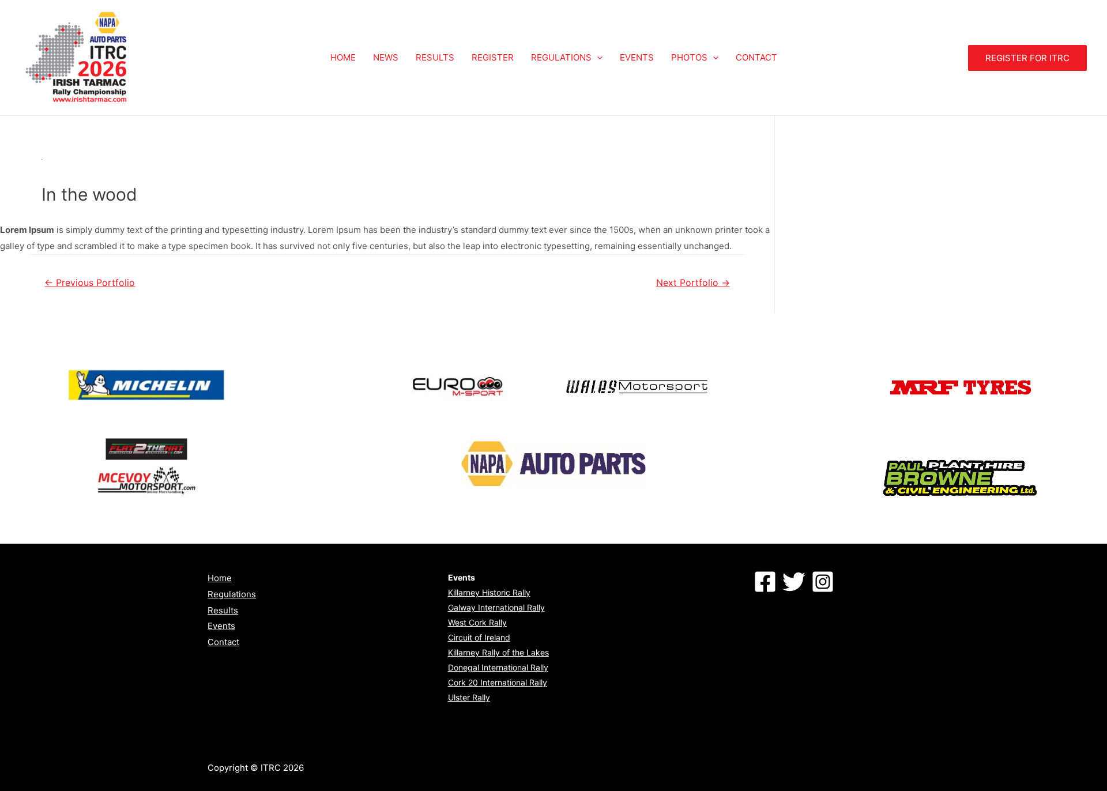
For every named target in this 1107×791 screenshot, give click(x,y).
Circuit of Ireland (479, 637)
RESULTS (435, 57)
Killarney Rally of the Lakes (498, 652)
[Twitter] (793, 581)
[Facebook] (765, 581)
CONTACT (756, 57)
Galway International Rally (496, 607)
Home (220, 577)
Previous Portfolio (89, 282)
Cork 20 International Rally (497, 682)
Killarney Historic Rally (489, 592)
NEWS (385, 57)
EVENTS (637, 57)
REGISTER (493, 57)
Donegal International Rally (498, 667)
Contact (223, 641)
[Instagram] (822, 581)
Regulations (232, 594)
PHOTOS (689, 57)
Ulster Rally (469, 697)
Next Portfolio (693, 282)
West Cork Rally (477, 622)
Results (223, 610)
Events (221, 625)
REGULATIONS (561, 57)
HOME (343, 57)
